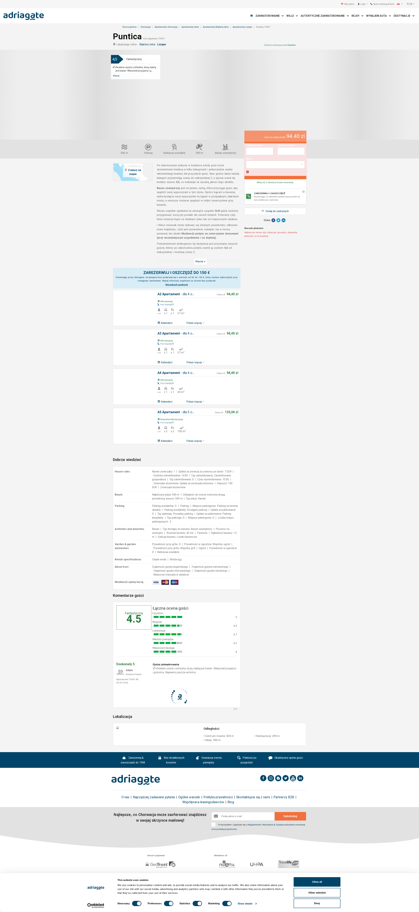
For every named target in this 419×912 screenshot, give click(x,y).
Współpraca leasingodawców (203, 802)
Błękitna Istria (147, 44)
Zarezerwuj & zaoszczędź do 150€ (133, 760)
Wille (291, 15)
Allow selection (317, 892)
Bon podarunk (209, 280)
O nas (125, 797)
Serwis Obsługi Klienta (383, 4)
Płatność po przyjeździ (248, 760)
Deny (317, 903)
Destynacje (403, 15)
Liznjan (162, 44)
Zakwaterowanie (268, 15)
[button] (400, 4)
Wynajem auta (377, 15)
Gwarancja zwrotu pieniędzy (211, 760)
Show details (245, 903)
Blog (231, 802)
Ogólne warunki (189, 797)
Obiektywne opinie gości (288, 757)
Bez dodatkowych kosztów (173, 760)
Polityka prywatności (218, 797)
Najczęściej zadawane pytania (154, 797)
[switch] (168, 903)
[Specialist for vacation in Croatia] (135, 779)
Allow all (317, 881)
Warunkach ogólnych (176, 284)
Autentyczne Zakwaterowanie (324, 15)
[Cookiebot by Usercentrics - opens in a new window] (96, 905)
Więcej (116, 75)
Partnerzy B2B (283, 797)
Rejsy (357, 15)
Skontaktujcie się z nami (253, 797)
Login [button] (363, 4)
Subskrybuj (290, 816)
